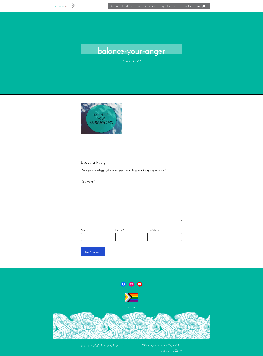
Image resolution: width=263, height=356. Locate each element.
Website (154, 229)
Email (119, 229)
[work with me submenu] (154, 6)
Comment (88, 181)
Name (85, 229)
